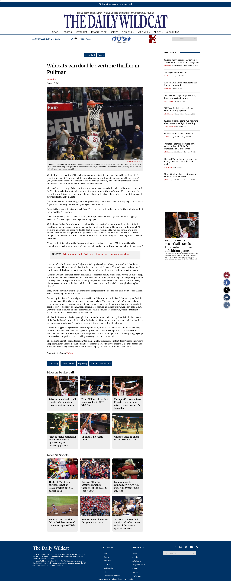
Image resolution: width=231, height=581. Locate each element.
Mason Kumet (168, 167)
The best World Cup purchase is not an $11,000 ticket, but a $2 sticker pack (181, 161)
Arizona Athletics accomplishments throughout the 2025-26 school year (94, 486)
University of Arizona (100, 363)
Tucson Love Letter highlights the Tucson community (180, 84)
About (157, 32)
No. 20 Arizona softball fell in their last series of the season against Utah (62, 522)
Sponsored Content (112, 576)
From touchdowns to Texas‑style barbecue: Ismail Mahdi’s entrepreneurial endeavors (179, 146)
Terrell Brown (68, 363)
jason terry (53, 363)
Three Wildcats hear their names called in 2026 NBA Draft (180, 175)
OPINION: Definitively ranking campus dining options (178, 109)
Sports (68, 32)
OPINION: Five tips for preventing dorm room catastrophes (180, 96)
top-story (82, 363)
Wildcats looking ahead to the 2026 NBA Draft (126, 438)
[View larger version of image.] (95, 123)
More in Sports (58, 455)
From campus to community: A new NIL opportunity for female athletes (126, 486)
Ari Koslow (51, 79)
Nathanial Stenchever (134, 161)
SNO (126, 579)
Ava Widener (168, 137)
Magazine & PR (99, 32)
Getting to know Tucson (175, 72)
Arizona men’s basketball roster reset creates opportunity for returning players (62, 441)
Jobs (105, 572)
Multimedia (144, 32)
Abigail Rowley (168, 114)
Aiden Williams (168, 101)
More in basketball (60, 372)
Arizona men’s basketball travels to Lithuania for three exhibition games (181, 61)
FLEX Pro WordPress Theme (113, 579)
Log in (131, 579)
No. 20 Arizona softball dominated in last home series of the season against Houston (127, 524)
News (55, 32)
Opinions (127, 32)
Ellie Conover (168, 76)
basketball (90, 55)
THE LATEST (171, 52)
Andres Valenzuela (170, 126)
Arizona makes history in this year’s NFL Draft (95, 521)
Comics (114, 32)
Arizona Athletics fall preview (178, 133)
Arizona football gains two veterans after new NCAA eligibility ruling (181, 122)
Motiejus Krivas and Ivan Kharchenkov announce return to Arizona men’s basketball (127, 403)
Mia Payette (167, 88)
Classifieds (172, 32)
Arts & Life (81, 32)
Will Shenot (167, 65)
